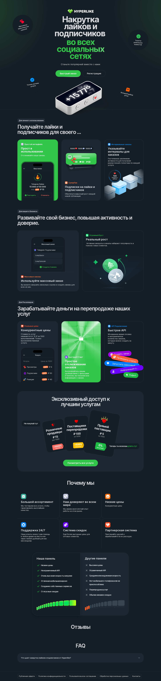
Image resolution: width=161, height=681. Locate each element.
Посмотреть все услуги (80, 463)
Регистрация (94, 73)
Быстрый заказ (68, 73)
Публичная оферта (27, 676)
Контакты (136, 676)
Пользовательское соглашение (82, 676)
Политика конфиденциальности (51, 676)
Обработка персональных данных (114, 676)
